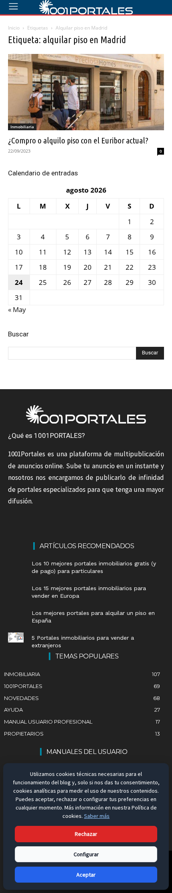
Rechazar (86, 833)
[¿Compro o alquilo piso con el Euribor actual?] (86, 92)
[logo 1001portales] (86, 7)
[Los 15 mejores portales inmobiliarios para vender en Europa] (16, 588)
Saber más (97, 815)
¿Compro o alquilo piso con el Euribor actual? (78, 140)
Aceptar (86, 874)
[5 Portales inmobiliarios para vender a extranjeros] (16, 637)
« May (17, 309)
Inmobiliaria (22, 126)
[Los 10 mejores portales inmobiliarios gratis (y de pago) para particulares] (16, 563)
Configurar (86, 854)
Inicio (14, 27)
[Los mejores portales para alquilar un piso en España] (16, 613)
